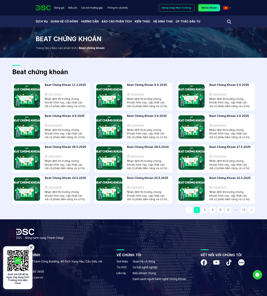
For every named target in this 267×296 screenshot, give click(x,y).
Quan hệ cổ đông (144, 261)
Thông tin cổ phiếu (117, 7)
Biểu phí (72, 7)
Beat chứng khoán (92, 48)
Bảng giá (59, 7)
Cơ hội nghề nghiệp (145, 267)
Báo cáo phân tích (64, 48)
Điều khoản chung (144, 273)
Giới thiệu (122, 261)
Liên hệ (121, 273)
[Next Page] (251, 210)
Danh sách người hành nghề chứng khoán (159, 279)
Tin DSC (121, 267)
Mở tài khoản (209, 7)
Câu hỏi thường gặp (92, 7)
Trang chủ (42, 48)
